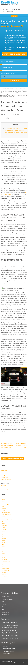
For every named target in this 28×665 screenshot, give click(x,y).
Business (4, 508)
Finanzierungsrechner (8, 648)
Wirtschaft (4, 576)
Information (16, 9)
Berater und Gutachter (7, 505)
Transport (4, 566)
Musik (3, 542)
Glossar (25, 663)
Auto (3, 501)
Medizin (4, 538)
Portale (3, 548)
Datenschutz (5, 612)
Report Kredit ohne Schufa (9, 633)
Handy (3, 523)
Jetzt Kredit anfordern (15, 54)
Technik (4, 563)
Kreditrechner (6, 646)
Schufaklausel (4, 472)
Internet (4, 529)
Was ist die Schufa (5, 470)
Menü (14, 16)
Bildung (3, 506)
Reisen (3, 553)
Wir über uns (6, 596)
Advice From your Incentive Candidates (14, 130)
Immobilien (4, 525)
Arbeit (3, 499)
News (3, 546)
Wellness (4, 572)
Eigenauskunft (4, 474)
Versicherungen (5, 568)
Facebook (5, 604)
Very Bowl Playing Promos (11, 134)
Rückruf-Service (8, 12)
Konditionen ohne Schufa (9, 628)
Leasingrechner (6, 654)
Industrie (4, 527)
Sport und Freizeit (6, 561)
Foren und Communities (7, 520)
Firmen (3, 518)
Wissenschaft (5, 578)
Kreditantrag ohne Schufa (9, 622)
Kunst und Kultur (6, 533)
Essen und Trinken (6, 514)
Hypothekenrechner (8, 651)
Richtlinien (3, 485)
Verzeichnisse (5, 570)
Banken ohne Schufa (6, 479)
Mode (3, 540)
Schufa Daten (4, 475)
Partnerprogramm (7, 599)
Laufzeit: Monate (6, 67)
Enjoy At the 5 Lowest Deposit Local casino (16, 132)
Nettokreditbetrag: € (8, 61)
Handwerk (4, 521)
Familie (3, 516)
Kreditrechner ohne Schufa (10, 638)
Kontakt (5, 9)
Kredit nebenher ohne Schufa (13, 458)
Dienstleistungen (6, 512)
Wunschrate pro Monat (7, 73)
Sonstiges (4, 559)
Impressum (5, 614)
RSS (3, 602)
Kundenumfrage (5, 489)
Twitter (4, 607)
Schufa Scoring (4, 477)
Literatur (4, 535)
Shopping (4, 557)
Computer (4, 510)
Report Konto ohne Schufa (10, 635)
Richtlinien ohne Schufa (9, 630)
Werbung (4, 574)
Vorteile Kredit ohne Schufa (10, 625)
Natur (3, 544)
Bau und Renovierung (7, 503)
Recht (3, 551)
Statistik (3, 487)
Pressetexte (5, 550)
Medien (4, 536)
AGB (3, 609)
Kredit (3, 531)
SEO (3, 555)
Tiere (3, 565)
